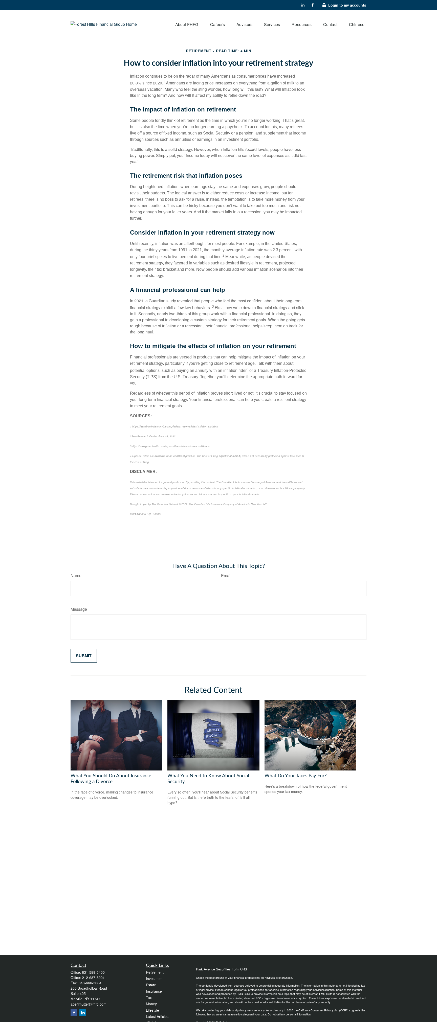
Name (76, 575)
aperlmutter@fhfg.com (88, 1004)
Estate (151, 984)
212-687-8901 (93, 977)
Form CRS (239, 969)
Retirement (155, 972)
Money (151, 1003)
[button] (187, 24)
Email (226, 575)
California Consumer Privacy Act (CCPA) (323, 1010)
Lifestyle (152, 1010)
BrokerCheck (284, 977)
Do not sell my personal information (289, 1014)
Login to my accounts (347, 5)
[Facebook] (313, 5)
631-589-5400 (93, 972)
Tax (149, 997)
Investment (155, 978)
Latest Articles (157, 1016)
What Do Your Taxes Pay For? (296, 776)
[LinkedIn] (303, 5)
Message (79, 609)
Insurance (154, 991)
